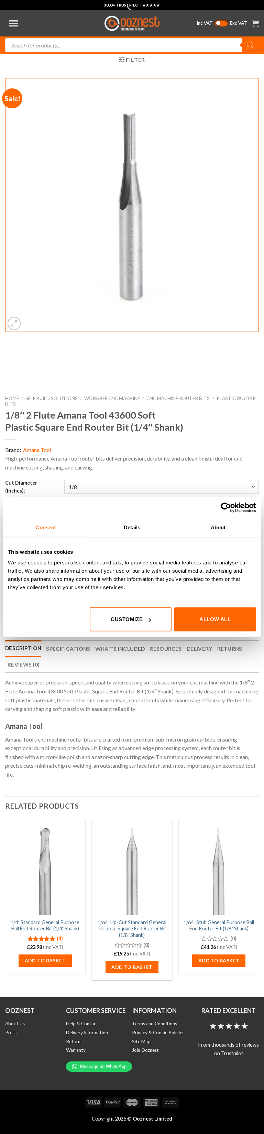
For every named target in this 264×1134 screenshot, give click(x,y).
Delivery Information (87, 1032)
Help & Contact (82, 1023)
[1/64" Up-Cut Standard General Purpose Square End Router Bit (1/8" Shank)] (132, 867)
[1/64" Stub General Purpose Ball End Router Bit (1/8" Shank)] (219, 867)
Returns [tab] (229, 649)
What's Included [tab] (120, 649)
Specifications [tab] (68, 649)
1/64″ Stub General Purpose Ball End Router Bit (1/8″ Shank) (219, 925)
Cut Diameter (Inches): (21, 487)
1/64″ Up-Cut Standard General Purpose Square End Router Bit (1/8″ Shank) (131, 928)
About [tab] (218, 527)
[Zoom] (14, 323)
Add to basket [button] (45, 960)
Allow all (215, 619)
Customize (127, 619)
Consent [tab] (45, 527)
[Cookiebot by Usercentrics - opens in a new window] (226, 507)
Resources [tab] (166, 649)
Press (10, 1032)
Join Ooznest (145, 1050)
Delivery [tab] (199, 649)
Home (12, 398)
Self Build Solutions (51, 398)
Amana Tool (37, 449)
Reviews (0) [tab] (24, 664)
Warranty (76, 1050)
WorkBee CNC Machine (112, 398)
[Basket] (255, 23)
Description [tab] (23, 648)
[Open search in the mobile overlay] (132, 45)
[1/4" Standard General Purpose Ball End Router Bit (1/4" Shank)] (45, 867)
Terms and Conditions (154, 1023)
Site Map (141, 1041)
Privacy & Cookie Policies (158, 1032)
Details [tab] (132, 527)
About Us (15, 1023)
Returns (74, 1041)
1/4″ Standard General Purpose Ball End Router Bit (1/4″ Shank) (45, 925)
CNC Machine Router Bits (178, 398)
